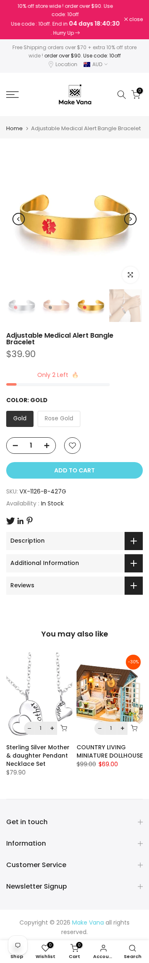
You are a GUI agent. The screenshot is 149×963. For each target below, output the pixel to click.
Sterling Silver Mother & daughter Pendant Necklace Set (38, 756)
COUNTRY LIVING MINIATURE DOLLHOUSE (110, 752)
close (135, 19)
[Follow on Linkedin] (20, 521)
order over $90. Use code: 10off (82, 55)
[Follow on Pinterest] (30, 520)
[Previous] (18, 219)
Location (66, 64)
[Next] (130, 219)
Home (14, 128)
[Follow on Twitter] (10, 521)
